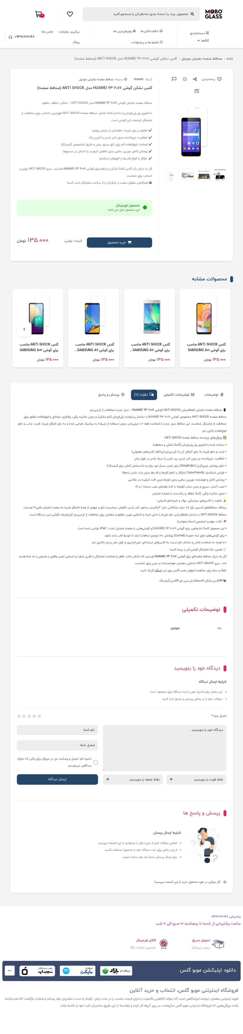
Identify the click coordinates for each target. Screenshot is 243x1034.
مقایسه (184, 79)
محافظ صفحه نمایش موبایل (202, 59)
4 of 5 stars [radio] (24, 716)
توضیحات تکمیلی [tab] (176, 394)
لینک (158, 570)
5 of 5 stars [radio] (19, 716)
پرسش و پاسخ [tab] (108, 394)
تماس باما (47, 32)
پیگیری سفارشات (68, 32)
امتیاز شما (219, 716)
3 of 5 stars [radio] (29, 716)
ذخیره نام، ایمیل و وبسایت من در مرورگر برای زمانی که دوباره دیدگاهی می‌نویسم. (54, 762)
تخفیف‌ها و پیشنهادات (145, 42)
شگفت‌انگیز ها (150, 31)
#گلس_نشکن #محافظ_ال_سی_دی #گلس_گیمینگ (190, 581)
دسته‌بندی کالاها (199, 37)
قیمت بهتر (173, 79)
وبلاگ (76, 42)
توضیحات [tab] (211, 394)
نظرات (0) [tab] (141, 394)
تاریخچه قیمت (196, 91)
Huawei (143, 79)
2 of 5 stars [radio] (34, 716)
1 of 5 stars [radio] (39, 716)
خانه (230, 59)
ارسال (194, 79)
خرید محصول (116, 242)
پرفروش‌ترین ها (123, 31)
